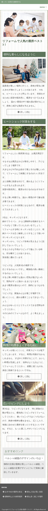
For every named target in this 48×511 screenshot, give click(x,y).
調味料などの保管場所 (13, 497)
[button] (24, 7)
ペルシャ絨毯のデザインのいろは (23, 458)
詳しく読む (25, 112)
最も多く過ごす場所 (35, 497)
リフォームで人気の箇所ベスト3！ (22, 42)
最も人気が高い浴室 (35, 492)
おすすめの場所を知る (13, 492)
